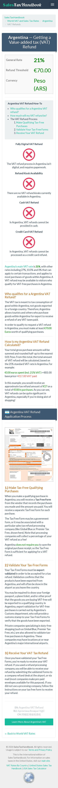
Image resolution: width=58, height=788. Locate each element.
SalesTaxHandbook (14, 17)
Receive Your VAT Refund (30, 133)
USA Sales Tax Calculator (35, 768)
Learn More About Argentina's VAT (29, 721)
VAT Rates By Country (17, 765)
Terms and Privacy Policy (40, 750)
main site (45, 761)
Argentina (47, 20)
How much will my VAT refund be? (28, 115)
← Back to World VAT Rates (20, 733)
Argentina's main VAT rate (19, 266)
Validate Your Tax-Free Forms (32, 129)
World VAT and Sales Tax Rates (23, 20)
